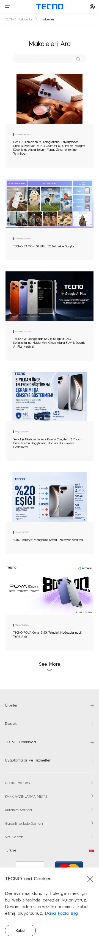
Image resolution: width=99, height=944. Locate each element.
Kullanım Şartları (18, 810)
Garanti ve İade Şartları (24, 824)
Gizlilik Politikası (18, 783)
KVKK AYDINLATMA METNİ (26, 796)
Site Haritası (14, 837)
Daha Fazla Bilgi (62, 913)
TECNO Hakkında (18, 19)
